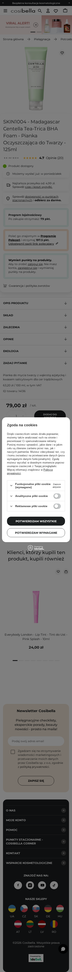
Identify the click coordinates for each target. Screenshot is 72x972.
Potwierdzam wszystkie (36, 521)
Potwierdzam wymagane (36, 533)
